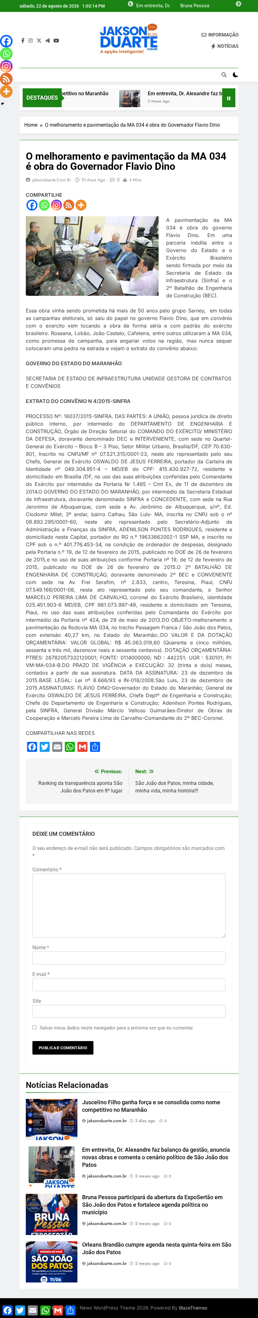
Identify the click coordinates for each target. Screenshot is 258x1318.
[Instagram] (56, 205)
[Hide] (2, 103)
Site (36, 1001)
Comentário (47, 870)
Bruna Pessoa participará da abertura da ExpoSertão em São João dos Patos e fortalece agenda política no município (152, 1205)
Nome (40, 948)
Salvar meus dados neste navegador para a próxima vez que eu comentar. (117, 1028)
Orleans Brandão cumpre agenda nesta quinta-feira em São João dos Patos (152, 5)
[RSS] (68, 205)
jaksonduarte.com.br (51, 180)
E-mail (41, 974)
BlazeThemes (193, 1307)
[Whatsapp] (44, 205)
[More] (81, 205)
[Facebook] (31, 205)
